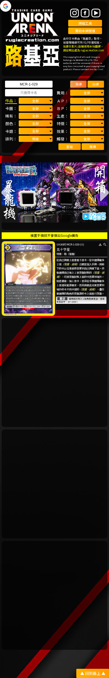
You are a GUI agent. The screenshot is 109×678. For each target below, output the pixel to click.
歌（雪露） (70, 254)
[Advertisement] (54, 372)
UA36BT (61, 244)
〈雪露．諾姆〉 (70, 264)
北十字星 (63, 249)
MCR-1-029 (73, 244)
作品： (11, 100)
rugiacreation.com (92, 50)
